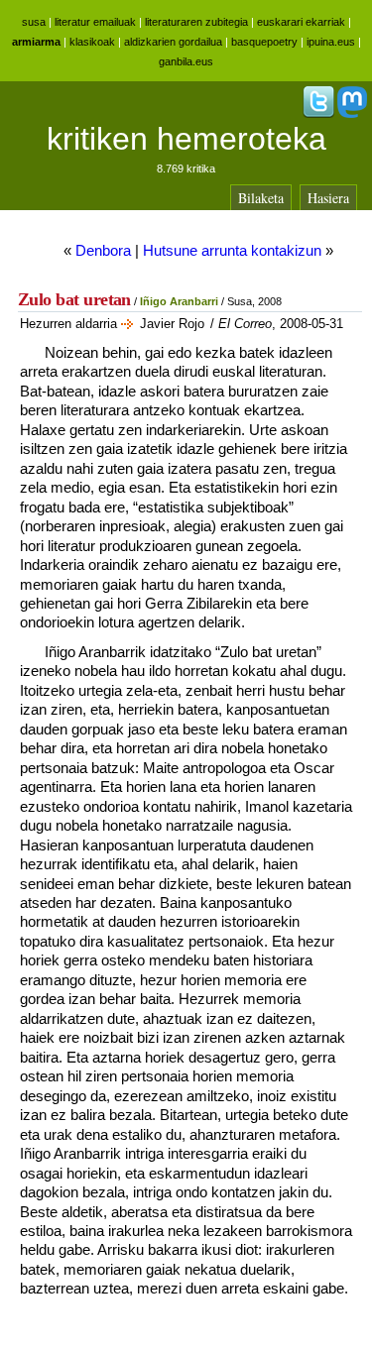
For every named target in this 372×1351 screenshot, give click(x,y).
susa (34, 22)
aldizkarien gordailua (173, 42)
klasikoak (92, 42)
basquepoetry (264, 42)
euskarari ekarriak (301, 22)
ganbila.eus (186, 61)
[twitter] (318, 114)
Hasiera (328, 197)
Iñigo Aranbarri (179, 301)
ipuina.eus (331, 42)
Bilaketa (261, 197)
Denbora (103, 250)
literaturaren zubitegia (196, 22)
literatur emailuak (95, 22)
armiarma (36, 42)
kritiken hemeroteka (186, 139)
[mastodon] (352, 114)
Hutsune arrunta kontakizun (232, 250)
